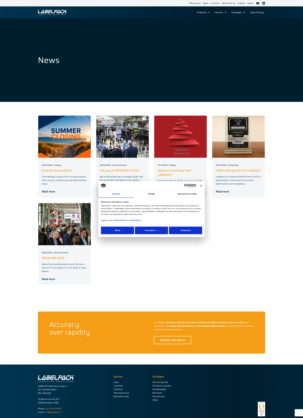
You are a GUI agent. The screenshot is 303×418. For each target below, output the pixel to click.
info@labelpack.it (53, 412)
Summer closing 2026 (57, 170)
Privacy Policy (119, 220)
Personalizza (150, 230)
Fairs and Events (119, 165)
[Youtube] (257, 3)
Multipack (157, 393)
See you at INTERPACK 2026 (119, 170)
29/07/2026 (47, 165)
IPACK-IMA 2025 (53, 258)
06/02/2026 (105, 165)
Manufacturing (121, 396)
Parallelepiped (159, 389)
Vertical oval (158, 396)
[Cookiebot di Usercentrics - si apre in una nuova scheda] (185, 185)
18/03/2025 (47, 252)
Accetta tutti (185, 230)
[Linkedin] (263, 3)
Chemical (118, 389)
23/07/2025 (221, 165)
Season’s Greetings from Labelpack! (174, 172)
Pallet (155, 400)
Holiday (57, 165)
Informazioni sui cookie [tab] (187, 194)
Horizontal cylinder (161, 385)
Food (116, 382)
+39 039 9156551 (53, 408)
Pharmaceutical (121, 393)
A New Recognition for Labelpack (238, 170)
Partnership (233, 165)
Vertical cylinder (160, 382)
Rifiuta (117, 230)
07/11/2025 (163, 165)
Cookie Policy (135, 220)
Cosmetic (118, 385)
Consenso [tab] (116, 194)
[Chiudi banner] (201, 185)
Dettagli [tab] (151, 194)
